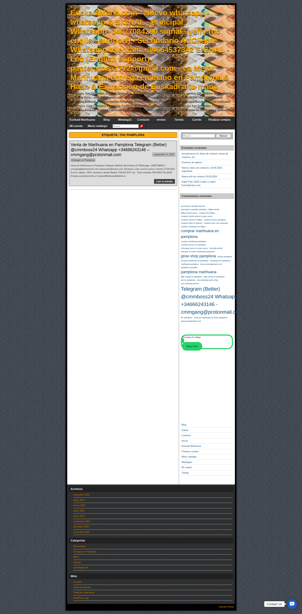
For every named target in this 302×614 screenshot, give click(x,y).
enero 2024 (79, 511)
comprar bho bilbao (207, 213)
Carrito (196, 119)
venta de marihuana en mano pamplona (210, 318)
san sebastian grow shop (207, 280)
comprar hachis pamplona (215, 220)
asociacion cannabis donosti (193, 206)
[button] (292, 604)
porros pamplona (188, 280)
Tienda (179, 119)
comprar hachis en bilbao (191, 220)
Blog (106, 119)
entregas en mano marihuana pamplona (197, 251)
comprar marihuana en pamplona (200, 234)
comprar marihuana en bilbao (193, 227)
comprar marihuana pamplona (193, 241)
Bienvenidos (79, 546)
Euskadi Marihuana (82, 119)
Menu (76, 557)
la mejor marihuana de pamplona (194, 261)
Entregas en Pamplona (83, 160)
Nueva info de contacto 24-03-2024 (199, 176)
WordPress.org (80, 598)
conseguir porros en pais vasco (194, 248)
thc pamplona (186, 318)
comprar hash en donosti (191, 223)
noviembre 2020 (81, 532)
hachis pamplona (225, 257)
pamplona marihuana (198, 272)
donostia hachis (216, 248)
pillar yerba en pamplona (214, 277)
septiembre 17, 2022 (164, 154)
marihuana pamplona (190, 264)
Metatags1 (125, 119)
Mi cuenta (76, 126)
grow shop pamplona (198, 256)
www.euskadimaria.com (191, 321)
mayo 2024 (79, 500)
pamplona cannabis (189, 267)
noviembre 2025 (81, 494)
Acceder (77, 582)
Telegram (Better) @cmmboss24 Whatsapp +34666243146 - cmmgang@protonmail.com (212, 300)
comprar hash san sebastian (216, 223)
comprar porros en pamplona (193, 245)
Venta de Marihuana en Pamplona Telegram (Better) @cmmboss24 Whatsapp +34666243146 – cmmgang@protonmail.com (119, 149)
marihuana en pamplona (220, 261)
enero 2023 (79, 516)
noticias (77, 562)
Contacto (143, 119)
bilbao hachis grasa (189, 213)
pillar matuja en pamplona (191, 277)
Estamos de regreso (192, 162)
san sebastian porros (190, 283)
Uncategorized (80, 567)
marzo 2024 (79, 505)
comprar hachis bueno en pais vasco (196, 216)
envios (161, 119)
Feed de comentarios (84, 592)
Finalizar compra (219, 119)
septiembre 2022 (81, 521)
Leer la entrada (164, 181)
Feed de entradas (82, 587)
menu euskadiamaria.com (211, 264)
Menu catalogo (97, 126)
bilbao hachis (214, 209)
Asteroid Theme (226, 607)
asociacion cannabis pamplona (194, 209)
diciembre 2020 (81, 526)
